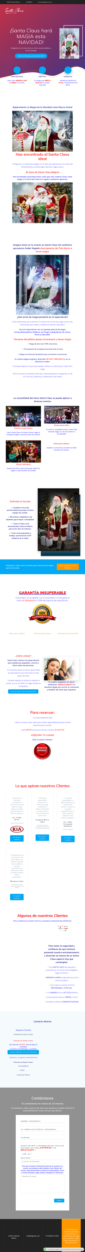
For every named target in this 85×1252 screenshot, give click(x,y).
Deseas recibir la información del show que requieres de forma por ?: (42, 1148)
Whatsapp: (26, 1158)
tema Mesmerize (71, 1243)
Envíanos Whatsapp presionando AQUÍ (31, 56)
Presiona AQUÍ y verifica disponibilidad (23, 691)
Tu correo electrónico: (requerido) (38, 1129)
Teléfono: (25, 1137)
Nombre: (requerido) (31, 1121)
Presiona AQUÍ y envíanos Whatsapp (67, 567)
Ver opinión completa (17, 838)
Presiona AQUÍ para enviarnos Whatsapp (23, 1052)
